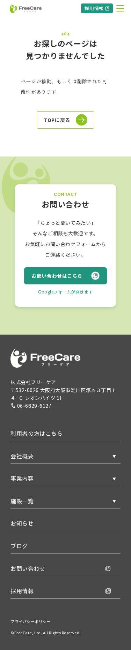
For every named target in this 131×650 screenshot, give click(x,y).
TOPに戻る (57, 119)
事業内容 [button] (22, 478)
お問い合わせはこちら (56, 275)
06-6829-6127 (34, 405)
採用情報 (94, 8)
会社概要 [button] (22, 456)
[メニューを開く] (120, 8)
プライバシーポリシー (30, 621)
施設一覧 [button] (22, 501)
